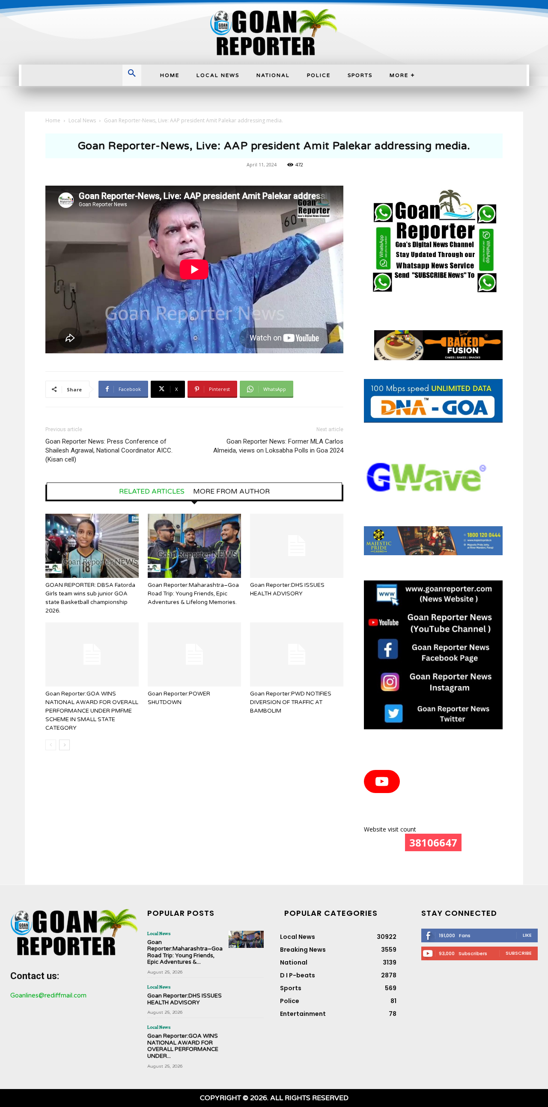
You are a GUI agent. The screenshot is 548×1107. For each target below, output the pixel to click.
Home (52, 120)
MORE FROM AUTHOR (231, 491)
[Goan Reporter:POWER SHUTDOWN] (194, 654)
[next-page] (64, 745)
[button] (131, 74)
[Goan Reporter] (274, 32)
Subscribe (519, 953)
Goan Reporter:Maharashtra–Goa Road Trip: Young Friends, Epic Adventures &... (185, 952)
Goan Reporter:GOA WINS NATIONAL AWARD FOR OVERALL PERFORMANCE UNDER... (182, 1046)
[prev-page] (50, 745)
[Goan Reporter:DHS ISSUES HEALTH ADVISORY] (296, 546)
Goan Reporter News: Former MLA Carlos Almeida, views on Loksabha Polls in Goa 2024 (278, 446)
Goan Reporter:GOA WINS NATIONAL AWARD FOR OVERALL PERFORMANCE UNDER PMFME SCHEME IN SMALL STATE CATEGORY (91, 710)
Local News (82, 120)
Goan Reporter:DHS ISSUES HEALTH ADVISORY (184, 999)
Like (527, 935)
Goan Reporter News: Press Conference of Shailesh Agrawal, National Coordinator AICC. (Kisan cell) (109, 450)
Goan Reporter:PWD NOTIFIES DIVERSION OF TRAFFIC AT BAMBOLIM (290, 702)
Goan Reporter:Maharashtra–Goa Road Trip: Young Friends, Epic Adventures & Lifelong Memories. (193, 594)
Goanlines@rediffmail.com (48, 995)
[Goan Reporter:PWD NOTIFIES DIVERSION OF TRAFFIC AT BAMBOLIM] (296, 654)
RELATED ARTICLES (152, 491)
